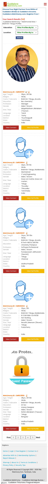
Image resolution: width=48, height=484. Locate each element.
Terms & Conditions (28, 462)
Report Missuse (9, 458)
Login (12, 451)
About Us (15, 462)
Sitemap (6, 462)
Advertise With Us (10, 455)
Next (38, 437)
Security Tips (20, 465)
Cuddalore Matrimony (11, 22)
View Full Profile (33, 127)
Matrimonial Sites (28, 22)
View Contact (10, 127)
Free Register (21, 451)
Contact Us (32, 451)
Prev (9, 437)
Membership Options (27, 455)
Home (5, 451)
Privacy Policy (8, 465)
